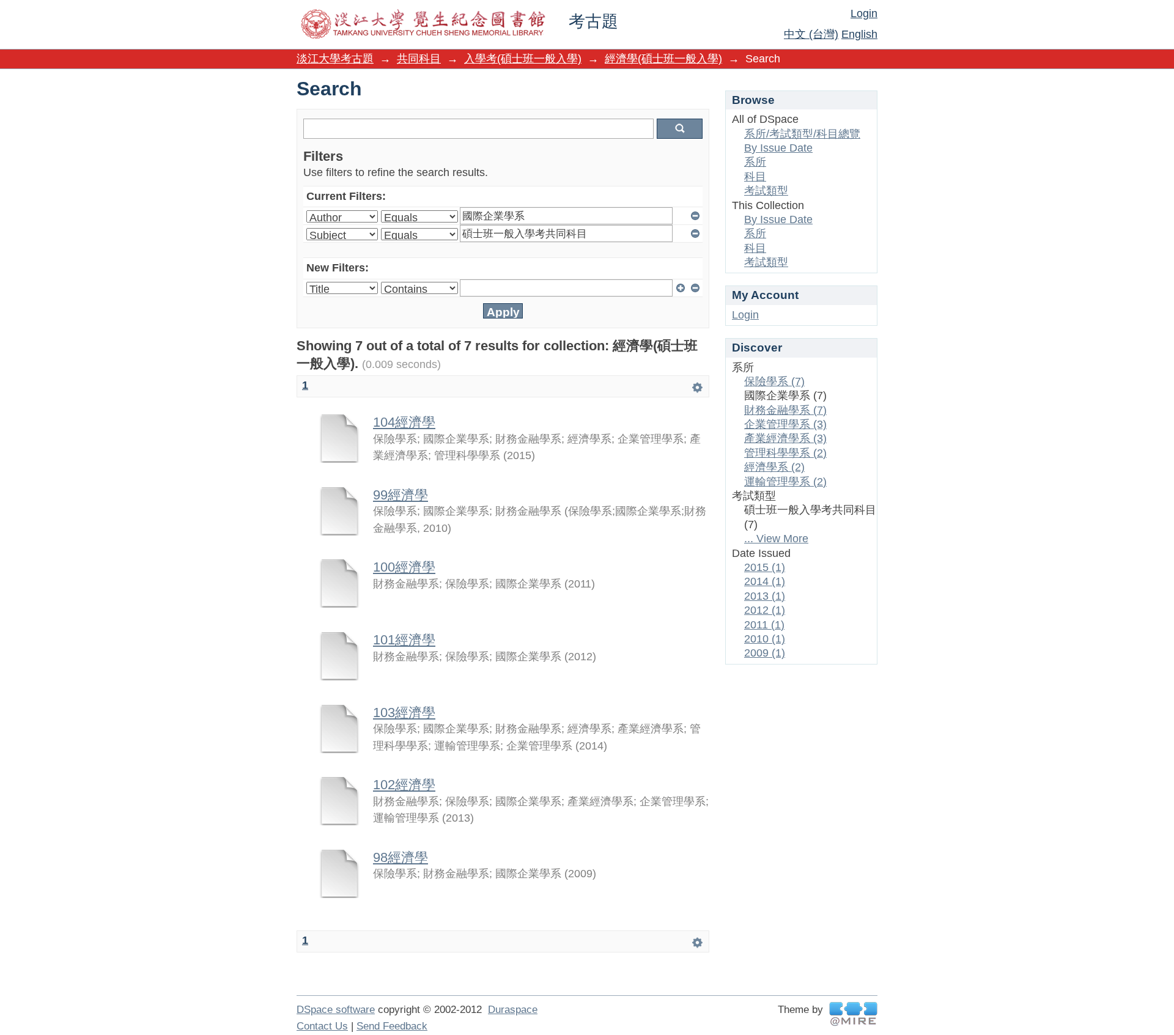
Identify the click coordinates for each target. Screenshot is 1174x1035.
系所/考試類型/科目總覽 (802, 134)
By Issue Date (778, 148)
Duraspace (512, 1009)
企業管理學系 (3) (785, 424)
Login (864, 13)
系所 (755, 162)
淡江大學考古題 (335, 59)
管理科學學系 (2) (785, 453)
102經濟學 (404, 784)
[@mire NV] (853, 1014)
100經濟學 (404, 567)
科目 (755, 177)
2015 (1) (764, 567)
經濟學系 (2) (774, 467)
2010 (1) (764, 639)
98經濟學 (400, 857)
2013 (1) (764, 596)
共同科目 (419, 59)
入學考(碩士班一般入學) (522, 59)
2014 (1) (764, 581)
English (859, 34)
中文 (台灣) (811, 34)
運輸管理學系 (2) (785, 482)
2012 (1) (764, 610)
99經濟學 (400, 495)
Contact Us (322, 1026)
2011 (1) (764, 625)
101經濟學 (404, 639)
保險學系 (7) (774, 381)
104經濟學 (404, 422)
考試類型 (766, 191)
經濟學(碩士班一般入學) (663, 59)
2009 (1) (764, 653)
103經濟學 (404, 712)
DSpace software (336, 1009)
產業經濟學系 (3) (785, 438)
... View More (776, 538)
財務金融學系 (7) (785, 410)
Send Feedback (391, 1026)
